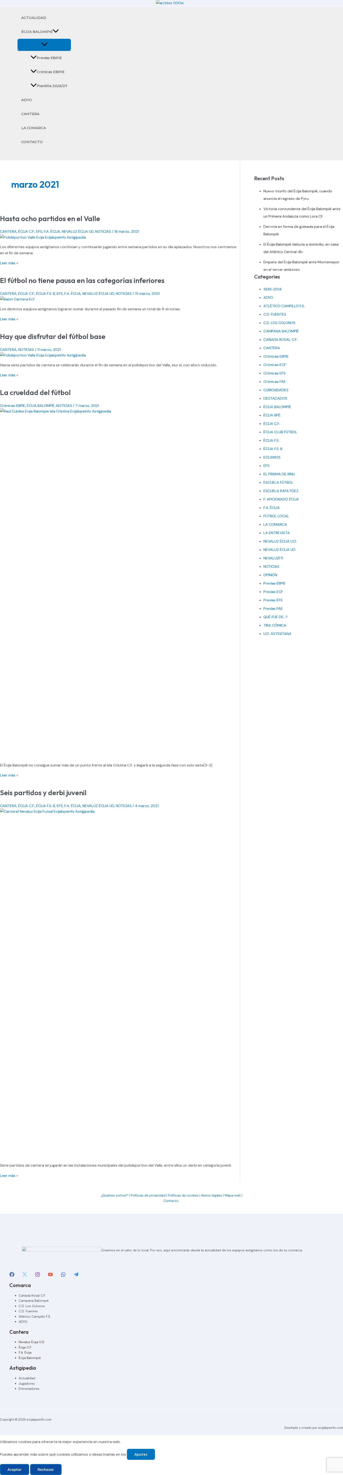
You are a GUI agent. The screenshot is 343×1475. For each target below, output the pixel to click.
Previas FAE (273, 608)
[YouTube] (50, 1275)
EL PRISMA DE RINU (279, 474)
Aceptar (14, 1469)
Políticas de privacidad (148, 1195)
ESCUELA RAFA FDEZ (280, 490)
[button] (56, 32)
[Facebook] (11, 1275)
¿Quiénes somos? (114, 1195)
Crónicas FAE (274, 381)
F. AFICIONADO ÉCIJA (281, 499)
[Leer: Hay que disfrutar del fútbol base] (43, 355)
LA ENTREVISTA (276, 532)
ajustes (140, 1454)
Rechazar (46, 1469)
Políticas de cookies (183, 1195)
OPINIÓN (270, 574)
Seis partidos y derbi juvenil (43, 792)
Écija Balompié (30, 1358)
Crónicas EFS (274, 373)
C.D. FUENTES (274, 314)
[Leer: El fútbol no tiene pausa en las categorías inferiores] (17, 299)
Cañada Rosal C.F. (32, 1295)
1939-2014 (272, 289)
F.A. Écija (25, 1352)
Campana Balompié (34, 1301)
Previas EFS (273, 600)
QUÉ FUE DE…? (275, 616)
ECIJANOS (271, 457)
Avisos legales (211, 1195)
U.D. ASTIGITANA (277, 633)
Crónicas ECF (274, 364)
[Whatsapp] (63, 1275)
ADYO (26, 100)
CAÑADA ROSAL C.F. (280, 339)
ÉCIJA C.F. (26, 231)
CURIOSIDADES (275, 390)
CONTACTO (32, 142)
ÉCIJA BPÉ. (272, 415)
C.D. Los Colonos (32, 1306)
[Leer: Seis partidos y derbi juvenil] (120, 811)
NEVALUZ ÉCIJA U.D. (280, 541)
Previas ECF (273, 591)
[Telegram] (76, 1275)
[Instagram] (37, 1275)
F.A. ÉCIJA (52, 231)
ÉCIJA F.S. (271, 440)
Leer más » (9, 263)
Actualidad (27, 1378)
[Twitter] (24, 1275)
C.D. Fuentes (28, 1311)
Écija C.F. (25, 1347)
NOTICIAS (103, 231)
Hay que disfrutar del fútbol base (52, 336)
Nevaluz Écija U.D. (32, 1342)
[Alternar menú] (44, 44)
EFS (39, 231)
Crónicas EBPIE (50, 72)
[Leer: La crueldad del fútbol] (120, 411)
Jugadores (27, 1383)
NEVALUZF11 (273, 558)
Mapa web (233, 1195)
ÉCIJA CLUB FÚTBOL (280, 432)
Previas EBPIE (49, 58)
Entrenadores (29, 1389)
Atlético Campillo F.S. (35, 1316)
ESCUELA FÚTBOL (278, 482)
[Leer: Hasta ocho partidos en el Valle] (43, 237)
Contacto (171, 1201)
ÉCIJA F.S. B (45, 293)
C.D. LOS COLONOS (279, 322)
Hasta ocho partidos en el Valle (50, 218)
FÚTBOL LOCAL (276, 516)
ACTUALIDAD (33, 17)
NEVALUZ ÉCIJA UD (78, 231)
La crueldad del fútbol (35, 392)
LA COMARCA (33, 128)
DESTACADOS (275, 398)
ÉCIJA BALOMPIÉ (37, 31)
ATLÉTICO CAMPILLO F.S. (284, 305)
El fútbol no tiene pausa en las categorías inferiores (82, 280)
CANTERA (30, 114)
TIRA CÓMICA (274, 625)
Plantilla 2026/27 (52, 86)
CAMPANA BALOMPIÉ (281, 331)
